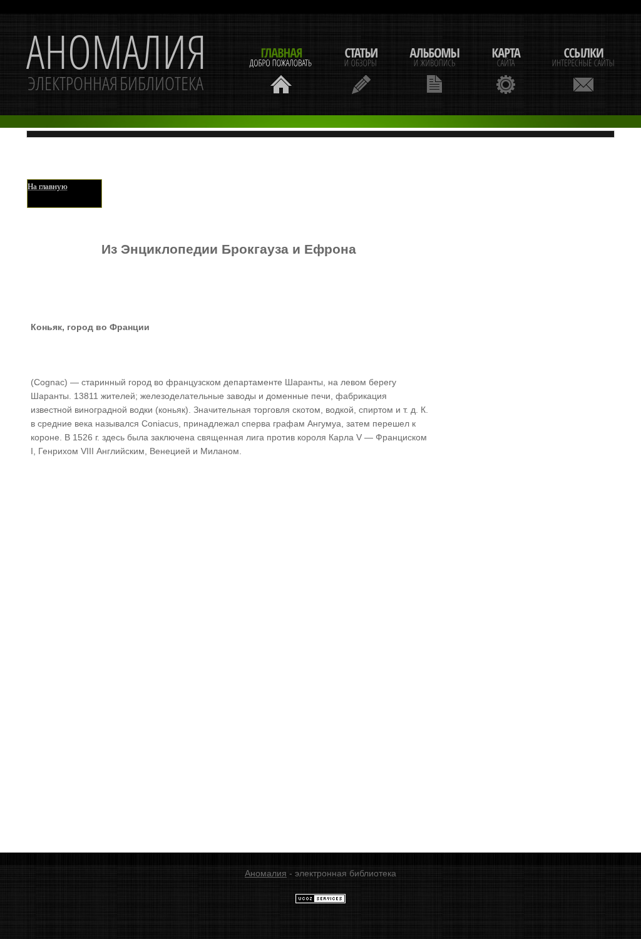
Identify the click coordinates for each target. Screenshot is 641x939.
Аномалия (266, 873)
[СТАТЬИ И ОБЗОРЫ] (360, 69)
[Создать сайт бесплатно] (320, 901)
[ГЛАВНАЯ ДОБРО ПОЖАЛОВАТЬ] (281, 69)
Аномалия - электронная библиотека (116, 64)
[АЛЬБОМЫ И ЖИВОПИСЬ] (434, 69)
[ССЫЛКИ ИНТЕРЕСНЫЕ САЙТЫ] (583, 69)
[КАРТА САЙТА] (505, 69)
